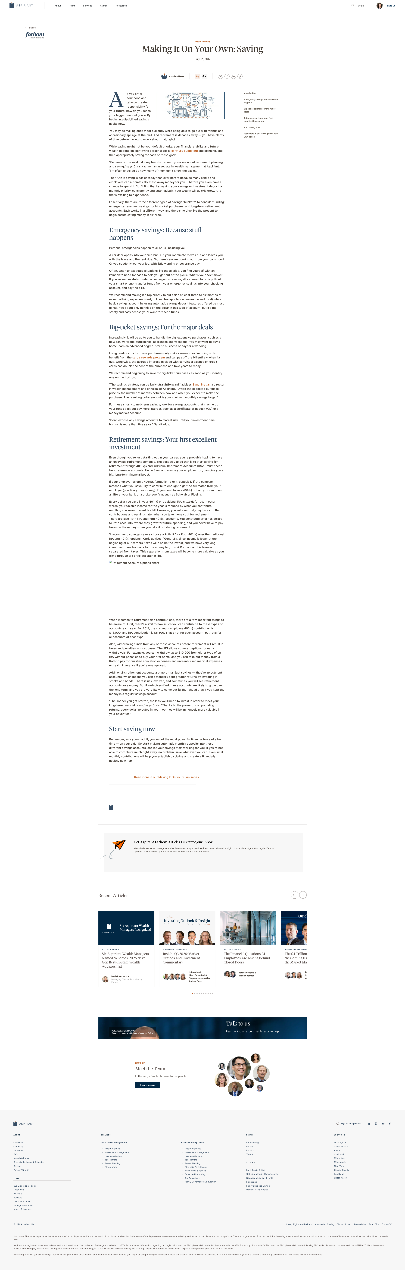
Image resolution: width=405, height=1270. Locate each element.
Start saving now (252, 127)
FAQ (15, 1154)
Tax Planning (111, 1159)
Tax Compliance (192, 1178)
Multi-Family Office (255, 1170)
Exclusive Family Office (192, 1142)
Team (72, 5)
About (58, 5)
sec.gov (31, 1248)
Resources (121, 5)
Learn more (147, 1085)
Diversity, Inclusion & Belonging (28, 1162)
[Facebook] (227, 76)
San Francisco (341, 1146)
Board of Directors (22, 1209)
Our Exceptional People (25, 1186)
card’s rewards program (148, 357)
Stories (104, 5)
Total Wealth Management (114, 1142)
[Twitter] (220, 76)
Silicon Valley (340, 1177)
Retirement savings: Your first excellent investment (258, 119)
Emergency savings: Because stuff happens (261, 101)
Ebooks (250, 1150)
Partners (17, 1193)
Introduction (250, 93)
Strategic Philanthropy (196, 1167)
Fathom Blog (252, 1142)
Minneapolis (340, 1162)
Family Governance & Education (200, 1181)
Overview (18, 1142)
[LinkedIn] (233, 76)
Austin (337, 1150)
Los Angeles (340, 1142)
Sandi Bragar (201, 384)
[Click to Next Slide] (303, 895)
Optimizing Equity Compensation (262, 1174)
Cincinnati (339, 1154)
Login (361, 5)
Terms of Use (344, 1224)
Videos (249, 1154)
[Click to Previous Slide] (294, 895)
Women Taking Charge (257, 1189)
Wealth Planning (113, 1148)
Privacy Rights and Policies (299, 1224)
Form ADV (387, 1224)
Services (87, 5)
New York (339, 1166)
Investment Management (117, 1152)
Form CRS (374, 1224)
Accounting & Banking (195, 1170)
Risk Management (113, 1156)
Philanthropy (111, 1167)
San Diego (339, 1174)
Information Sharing (324, 1224)
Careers (17, 1166)
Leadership (18, 1189)
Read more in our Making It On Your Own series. (167, 777)
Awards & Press (21, 1158)
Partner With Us (21, 1170)
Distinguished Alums (23, 1205)
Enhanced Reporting (195, 1174)
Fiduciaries (251, 1182)
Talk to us (390, 5)
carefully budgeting (184, 150)
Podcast (250, 1146)
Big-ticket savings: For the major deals (259, 110)
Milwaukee (339, 1158)
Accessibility (360, 1224)
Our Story (18, 1146)
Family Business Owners (258, 1186)
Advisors (17, 1197)
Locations (18, 1150)
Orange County (341, 1170)
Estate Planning (112, 1163)
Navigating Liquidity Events (259, 1178)
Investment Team (21, 1201)
